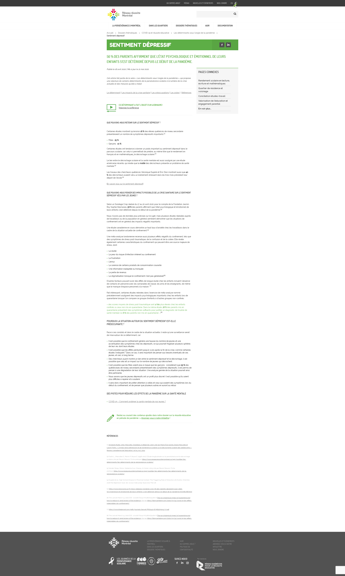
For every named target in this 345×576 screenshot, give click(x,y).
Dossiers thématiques (186, 25)
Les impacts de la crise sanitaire (136, 93)
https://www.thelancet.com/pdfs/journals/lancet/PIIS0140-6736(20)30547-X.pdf (139, 509)
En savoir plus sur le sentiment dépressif (125, 184)
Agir (207, 25)
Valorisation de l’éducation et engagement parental (213, 102)
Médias (186, 3)
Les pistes (174, 93)
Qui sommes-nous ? (187, 544)
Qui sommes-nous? (173, 3)
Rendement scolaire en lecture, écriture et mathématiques (214, 82)
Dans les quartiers (158, 25)
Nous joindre (222, 3)
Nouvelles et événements (203, 3)
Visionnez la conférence (129, 107)
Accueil (110, 33)
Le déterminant (113, 93)
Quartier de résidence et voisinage (210, 90)
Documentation (225, 25)
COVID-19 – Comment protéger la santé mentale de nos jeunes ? (137, 401)
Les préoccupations (160, 93)
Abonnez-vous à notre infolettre (155, 418)
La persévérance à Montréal (126, 25)
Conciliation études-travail (211, 96)
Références (186, 93)
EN (232, 3)
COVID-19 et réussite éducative (155, 33)
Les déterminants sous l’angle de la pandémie (194, 33)
